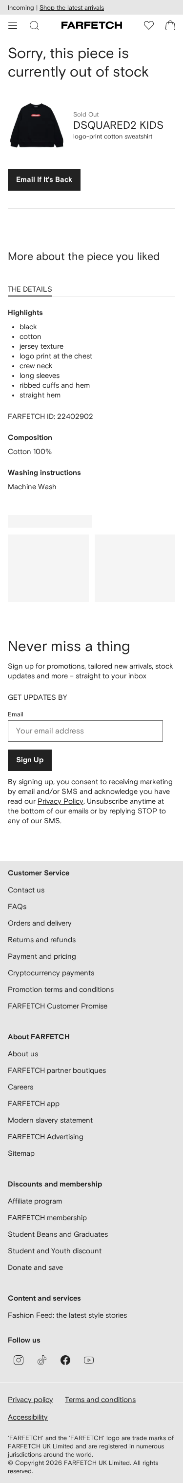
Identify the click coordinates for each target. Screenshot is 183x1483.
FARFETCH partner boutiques (57, 1070)
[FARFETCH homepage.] (91, 25)
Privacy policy (30, 1399)
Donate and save (35, 1267)
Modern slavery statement (50, 1120)
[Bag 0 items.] (170, 25)
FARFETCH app (34, 1103)
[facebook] (65, 1360)
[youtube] (89, 1360)
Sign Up (29, 760)
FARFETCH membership (47, 1217)
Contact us (26, 889)
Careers (20, 1086)
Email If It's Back (44, 179)
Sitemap (21, 1153)
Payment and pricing (42, 956)
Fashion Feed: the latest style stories (67, 1315)
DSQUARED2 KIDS (118, 124)
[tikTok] (42, 1360)
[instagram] (18, 1360)
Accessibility (28, 1417)
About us (23, 1053)
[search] (34, 25)
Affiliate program (35, 1201)
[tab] (32, 286)
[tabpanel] (91, 400)
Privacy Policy (60, 801)
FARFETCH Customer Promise (57, 1005)
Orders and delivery (40, 923)
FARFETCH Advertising (45, 1136)
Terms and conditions (100, 1399)
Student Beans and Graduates (58, 1234)
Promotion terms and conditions (61, 989)
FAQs (17, 906)
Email (15, 714)
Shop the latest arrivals (72, 7)
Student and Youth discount (55, 1250)
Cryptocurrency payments (51, 972)
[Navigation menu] (12, 25)
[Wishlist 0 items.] (149, 25)
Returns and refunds (42, 939)
